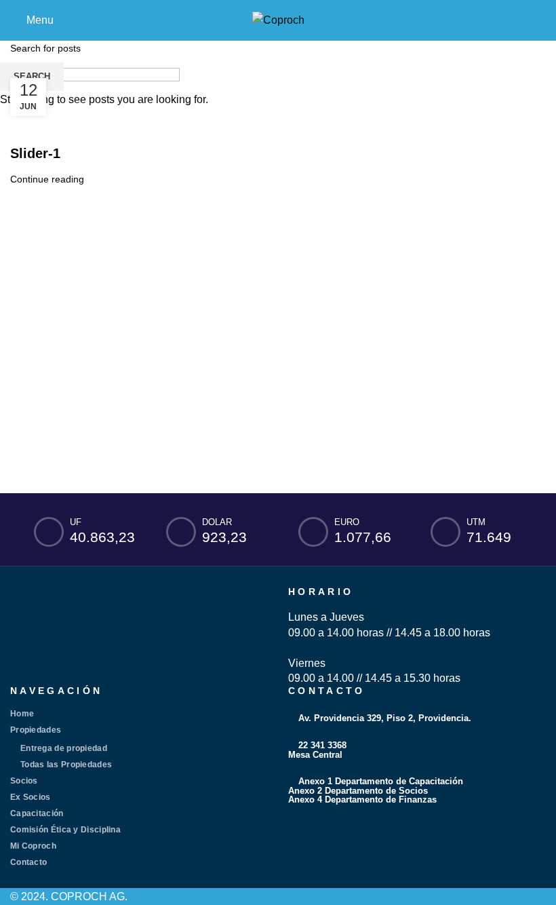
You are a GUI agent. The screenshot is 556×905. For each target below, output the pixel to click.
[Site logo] (278, 19)
